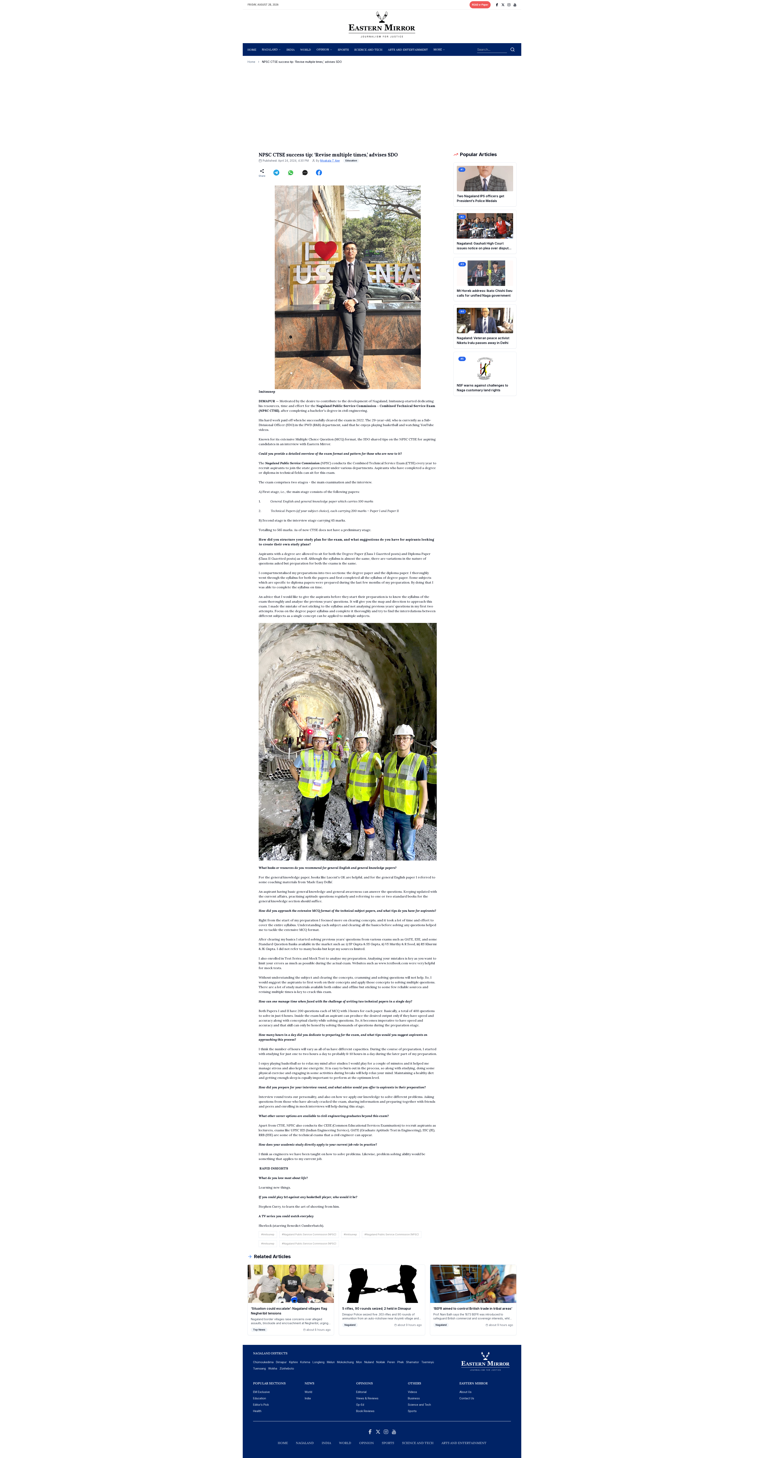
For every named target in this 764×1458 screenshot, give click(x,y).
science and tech (368, 49)
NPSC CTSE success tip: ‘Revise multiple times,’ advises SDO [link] (302, 61)
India (290, 49)
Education (259, 1398)
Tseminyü (427, 1362)
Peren (391, 1362)
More (438, 49)
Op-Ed (360, 1405)
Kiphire (293, 1362)
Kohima (305, 1362)
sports (343, 49)
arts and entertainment (408, 49)
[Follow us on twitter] (503, 4)
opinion (323, 49)
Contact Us (466, 1398)
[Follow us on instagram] (509, 4)
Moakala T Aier (330, 160)
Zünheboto (287, 1368)
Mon (359, 1362)
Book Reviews (365, 1411)
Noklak (380, 1362)
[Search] (512, 49)
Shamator (412, 1362)
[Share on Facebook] (319, 173)
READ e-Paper (480, 4)
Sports (412, 1411)
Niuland (369, 1362)
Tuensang (259, 1368)
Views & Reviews (367, 1398)
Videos (412, 1392)
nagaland (270, 49)
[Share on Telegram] (276, 173)
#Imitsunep (267, 1234)
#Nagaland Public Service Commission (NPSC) (309, 1234)
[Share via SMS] (305, 173)
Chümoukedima (263, 1362)
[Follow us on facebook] (497, 4)
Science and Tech (419, 1405)
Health (257, 1411)
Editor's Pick (261, 1405)
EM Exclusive (261, 1392)
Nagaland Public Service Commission (292, 463)
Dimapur (281, 1362)
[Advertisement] (382, 107)
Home (252, 49)
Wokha (272, 1368)
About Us (465, 1392)
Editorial (361, 1392)
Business (414, 1398)
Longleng (319, 1362)
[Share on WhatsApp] (290, 172)
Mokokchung (345, 1362)
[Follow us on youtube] (514, 4)
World (305, 49)
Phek (400, 1362)
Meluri (331, 1362)
